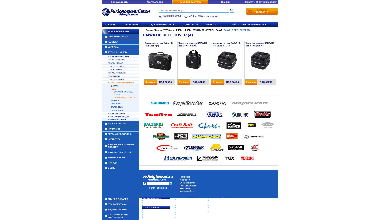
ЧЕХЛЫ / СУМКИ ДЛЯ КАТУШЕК (121, 83)
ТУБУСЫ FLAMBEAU (116, 79)
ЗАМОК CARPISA (115, 70)
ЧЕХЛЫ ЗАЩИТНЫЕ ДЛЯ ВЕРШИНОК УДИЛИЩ (118, 118)
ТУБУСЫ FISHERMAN (117, 73)
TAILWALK (115, 100)
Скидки (225, 2)
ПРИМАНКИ (114, 129)
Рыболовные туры (190, 2)
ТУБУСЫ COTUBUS (116, 66)
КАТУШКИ (113, 42)
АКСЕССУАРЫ (182, 215)
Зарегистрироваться (253, 24)
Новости (211, 24)
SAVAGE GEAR (117, 107)
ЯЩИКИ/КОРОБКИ (216, 208)
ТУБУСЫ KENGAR (115, 63)
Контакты (192, 24)
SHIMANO (115, 86)
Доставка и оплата (162, 24)
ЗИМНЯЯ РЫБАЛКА (217, 203)
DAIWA (113, 89)
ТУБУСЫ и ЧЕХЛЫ (117, 52)
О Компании (187, 182)
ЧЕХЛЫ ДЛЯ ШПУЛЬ (116, 113)
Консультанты (119, 2)
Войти (235, 24)
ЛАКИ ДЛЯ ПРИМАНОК (185, 217)
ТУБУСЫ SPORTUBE (116, 60)
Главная (110, 24)
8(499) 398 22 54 (172, 16)
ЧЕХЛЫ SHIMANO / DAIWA (118, 56)
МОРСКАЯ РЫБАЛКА (119, 31)
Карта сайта (187, 191)
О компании (131, 24)
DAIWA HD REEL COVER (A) (124, 97)
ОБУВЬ (111, 168)
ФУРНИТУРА (114, 139)
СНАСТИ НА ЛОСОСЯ (119, 36)
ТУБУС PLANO (114, 76)
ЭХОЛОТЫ (213, 200)
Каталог (159, 30)
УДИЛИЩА (113, 47)
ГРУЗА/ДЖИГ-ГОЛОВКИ (120, 134)
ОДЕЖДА (112, 163)
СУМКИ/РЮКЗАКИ (216, 205)
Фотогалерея (155, 2)
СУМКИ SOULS (117, 110)
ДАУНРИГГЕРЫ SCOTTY (120, 152)
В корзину (150, 82)
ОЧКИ (178, 212)
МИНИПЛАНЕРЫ (116, 157)
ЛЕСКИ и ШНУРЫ (117, 123)
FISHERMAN (116, 104)
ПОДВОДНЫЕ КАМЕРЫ (218, 198)
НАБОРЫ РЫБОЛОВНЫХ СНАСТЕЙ (121, 145)
